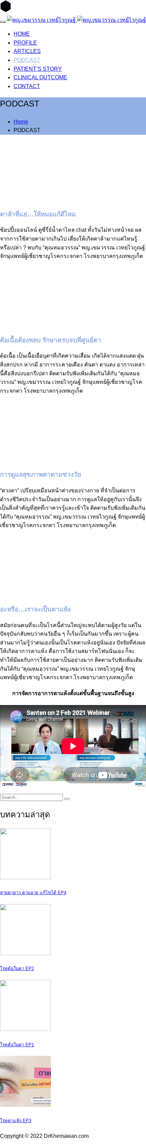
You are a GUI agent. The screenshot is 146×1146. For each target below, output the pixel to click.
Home (21, 122)
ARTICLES (27, 51)
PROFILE (25, 43)
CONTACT (27, 86)
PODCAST (27, 60)
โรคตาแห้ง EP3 (15, 1120)
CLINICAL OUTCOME (40, 77)
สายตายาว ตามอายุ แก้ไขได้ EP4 (33, 892)
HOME (22, 34)
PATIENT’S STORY (38, 69)
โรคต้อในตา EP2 (17, 968)
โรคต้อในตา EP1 (17, 1044)
